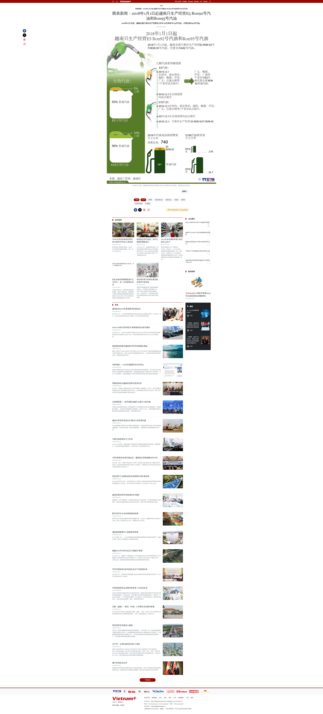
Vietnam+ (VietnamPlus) (125, 1)
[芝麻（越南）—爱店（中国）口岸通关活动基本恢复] (173, 612)
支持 (165, 697)
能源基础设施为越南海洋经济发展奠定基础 (129, 346)
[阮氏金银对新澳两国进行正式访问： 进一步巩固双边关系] (123, 270)
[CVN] (170, 691)
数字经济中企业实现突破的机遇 (125, 513)
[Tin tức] (131, 691)
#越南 (136, 200)
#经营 (150, 200)
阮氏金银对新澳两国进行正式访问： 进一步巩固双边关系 (123, 282)
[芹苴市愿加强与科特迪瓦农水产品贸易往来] (173, 574)
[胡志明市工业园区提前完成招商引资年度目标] (173, 481)
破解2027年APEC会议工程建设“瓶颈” (127, 551)
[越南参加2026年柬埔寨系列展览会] (173, 314)
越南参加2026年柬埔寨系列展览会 (126, 309)
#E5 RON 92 (159, 200)
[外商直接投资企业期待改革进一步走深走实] (173, 593)
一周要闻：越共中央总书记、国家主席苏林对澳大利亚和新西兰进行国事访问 (193, 340)
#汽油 (176, 200)
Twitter (24, 35)
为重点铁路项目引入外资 (122, 439)
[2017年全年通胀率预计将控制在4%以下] (172, 230)
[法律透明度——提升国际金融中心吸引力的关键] (173, 407)
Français (190, 1)
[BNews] (139, 691)
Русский (205, 1)
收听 (191, 315)
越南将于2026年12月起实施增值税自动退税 (197, 233)
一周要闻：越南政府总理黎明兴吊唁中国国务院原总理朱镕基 (193, 325)
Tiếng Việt (178, 1)
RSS (160, 697)
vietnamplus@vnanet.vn (158, 706)
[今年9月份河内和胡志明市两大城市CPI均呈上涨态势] (123, 230)
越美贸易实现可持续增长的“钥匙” (126, 495)
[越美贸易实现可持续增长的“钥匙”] (173, 500)
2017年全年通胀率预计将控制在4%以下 (172, 240)
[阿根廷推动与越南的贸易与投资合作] (173, 388)
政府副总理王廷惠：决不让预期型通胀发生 (147, 240)
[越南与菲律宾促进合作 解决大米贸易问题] (173, 426)
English (185, 1)
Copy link (24, 44)
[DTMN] (182, 691)
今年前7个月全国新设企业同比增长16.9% (197, 251)
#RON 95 (168, 200)
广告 (187, 697)
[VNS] (158, 691)
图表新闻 (191, 271)
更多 (116, 305)
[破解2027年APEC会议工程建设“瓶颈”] (173, 556)
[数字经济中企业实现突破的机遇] (173, 519)
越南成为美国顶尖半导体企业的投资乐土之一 (197, 243)
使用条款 (154, 697)
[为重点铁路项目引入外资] (173, 444)
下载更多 (148, 680)
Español (196, 1)
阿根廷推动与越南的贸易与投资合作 (127, 383)
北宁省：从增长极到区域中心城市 (126, 644)
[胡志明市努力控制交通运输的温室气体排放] (148, 270)
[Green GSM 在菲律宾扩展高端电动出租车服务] (173, 332)
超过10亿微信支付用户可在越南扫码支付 (197, 222)
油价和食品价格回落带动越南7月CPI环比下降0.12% (197, 261)
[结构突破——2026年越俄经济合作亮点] (173, 370)
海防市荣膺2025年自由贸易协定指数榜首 (197, 294)
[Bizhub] (147, 691)
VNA (174, 697)
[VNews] (125, 691)
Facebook (24, 31)
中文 (201, 1)
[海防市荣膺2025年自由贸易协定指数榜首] (198, 282)
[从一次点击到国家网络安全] (205, 313)
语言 (170, 697)
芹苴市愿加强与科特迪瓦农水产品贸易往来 (129, 569)
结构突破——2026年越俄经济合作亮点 (128, 365)
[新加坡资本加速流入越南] (173, 630)
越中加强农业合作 (119, 663)
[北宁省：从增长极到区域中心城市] (173, 649)
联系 (192, 697)
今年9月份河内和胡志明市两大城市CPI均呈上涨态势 (122, 240)
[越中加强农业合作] (173, 668)
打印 (24, 39)
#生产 (143, 200)
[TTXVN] (117, 691)
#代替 (183, 200)
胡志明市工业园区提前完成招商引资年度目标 (130, 476)
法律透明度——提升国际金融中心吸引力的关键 (131, 402)
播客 (191, 306)
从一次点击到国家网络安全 (193, 311)
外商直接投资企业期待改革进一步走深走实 (129, 588)
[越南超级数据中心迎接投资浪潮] (173, 537)
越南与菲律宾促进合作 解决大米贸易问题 (129, 420)
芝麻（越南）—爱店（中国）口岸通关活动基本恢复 (133, 607)
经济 (161, 5)
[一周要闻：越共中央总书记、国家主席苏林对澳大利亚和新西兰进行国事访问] (205, 340)
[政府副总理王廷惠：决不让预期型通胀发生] (148, 230)
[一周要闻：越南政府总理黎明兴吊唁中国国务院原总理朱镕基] (205, 326)
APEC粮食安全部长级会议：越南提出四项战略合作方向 (135, 458)
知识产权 (147, 697)
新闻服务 (181, 697)
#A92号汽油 (138, 203)
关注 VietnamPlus (173, 210)
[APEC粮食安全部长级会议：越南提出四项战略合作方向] (173, 463)
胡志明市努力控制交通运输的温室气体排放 (147, 280)
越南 (148, 203)
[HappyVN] (205, 691)
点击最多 (191, 219)
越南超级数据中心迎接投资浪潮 (125, 532)
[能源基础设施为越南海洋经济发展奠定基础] (173, 351)
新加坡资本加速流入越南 (122, 625)
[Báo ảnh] (193, 691)
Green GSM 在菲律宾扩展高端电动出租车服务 (131, 327)
